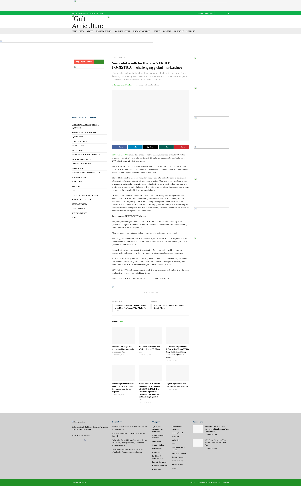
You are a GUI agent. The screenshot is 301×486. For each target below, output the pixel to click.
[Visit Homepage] (88, 21)
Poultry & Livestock (81, 199)
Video (74, 217)
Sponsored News (79, 213)
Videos (90, 31)
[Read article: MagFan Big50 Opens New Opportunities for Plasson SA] (177, 373)
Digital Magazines (141, 31)
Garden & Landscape (81, 164)
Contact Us (178, 31)
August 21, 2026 (172, 360)
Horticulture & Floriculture (86, 172)
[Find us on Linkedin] (76, 440)
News (81, 31)
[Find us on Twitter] (228, 13)
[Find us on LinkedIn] (225, 13)
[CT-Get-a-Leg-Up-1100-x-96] (76, 45)
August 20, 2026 (118, 395)
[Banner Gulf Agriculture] (211, 99)
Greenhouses (78, 168)
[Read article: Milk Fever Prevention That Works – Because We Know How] (150, 335)
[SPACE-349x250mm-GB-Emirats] (211, 128)
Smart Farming (79, 208)
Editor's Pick (78, 146)
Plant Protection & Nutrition (86, 195)
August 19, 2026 (145, 402)
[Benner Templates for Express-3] (211, 69)
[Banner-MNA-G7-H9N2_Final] (211, 190)
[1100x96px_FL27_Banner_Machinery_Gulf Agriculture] (172, 21)
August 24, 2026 (118, 355)
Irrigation (77, 181)
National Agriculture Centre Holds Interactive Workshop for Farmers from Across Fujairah (123, 387)
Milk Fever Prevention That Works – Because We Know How (149, 349)
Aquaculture (78, 137)
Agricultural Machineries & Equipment (85, 126)
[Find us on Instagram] (222, 13)
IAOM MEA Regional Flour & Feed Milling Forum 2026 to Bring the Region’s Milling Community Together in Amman (177, 351)
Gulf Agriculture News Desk (123, 85)
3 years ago (140, 85)
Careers (167, 31)
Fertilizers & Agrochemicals (86, 154)
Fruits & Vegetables (81, 159)
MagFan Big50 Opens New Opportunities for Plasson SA (177, 384)
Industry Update (103, 31)
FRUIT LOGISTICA (120, 154)
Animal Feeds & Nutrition (84, 132)
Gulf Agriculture (81, 482)
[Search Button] (228, 31)
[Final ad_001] (211, 159)
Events (157, 31)
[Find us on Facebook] (219, 13)
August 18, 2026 (172, 389)
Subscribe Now (94, 13)
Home (74, 31)
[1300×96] (150, 5)
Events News (121, 57)
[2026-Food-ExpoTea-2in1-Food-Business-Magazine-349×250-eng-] (211, 249)
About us (74, 13)
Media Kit (102, 13)
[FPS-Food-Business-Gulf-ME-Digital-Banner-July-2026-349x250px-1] (211, 219)
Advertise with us (83, 13)
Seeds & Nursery (79, 204)
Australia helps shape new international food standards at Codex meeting (123, 349)
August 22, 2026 (145, 355)
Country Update (122, 31)
